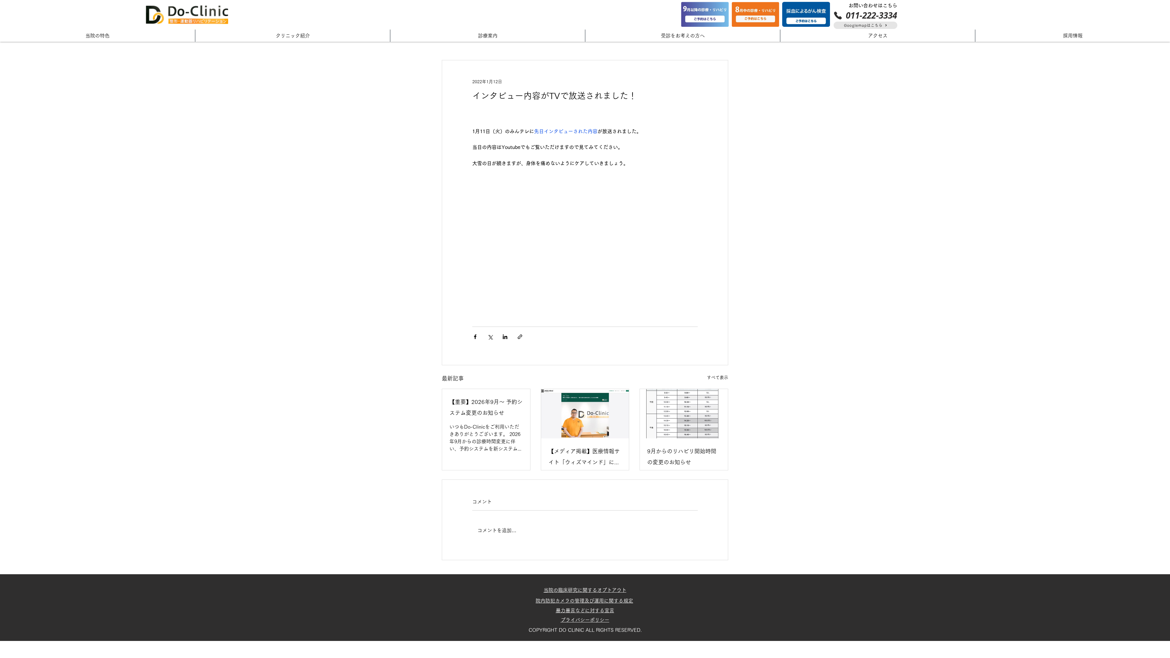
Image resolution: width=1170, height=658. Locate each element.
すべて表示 (717, 377)
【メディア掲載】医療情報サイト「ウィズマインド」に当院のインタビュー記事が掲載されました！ (584, 458)
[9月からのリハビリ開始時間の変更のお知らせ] (684, 413)
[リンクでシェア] (520, 337)
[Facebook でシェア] (475, 337)
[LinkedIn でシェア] (505, 337)
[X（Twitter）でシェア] (490, 337)
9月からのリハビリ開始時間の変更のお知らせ (681, 456)
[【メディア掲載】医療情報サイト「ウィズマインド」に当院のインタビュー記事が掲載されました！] (585, 413)
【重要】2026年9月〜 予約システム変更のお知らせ (486, 407)
